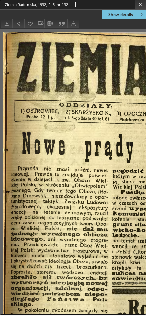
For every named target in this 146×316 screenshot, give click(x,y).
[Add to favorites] (30, 23)
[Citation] (62, 23)
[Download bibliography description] (50, 23)
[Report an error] (73, 23)
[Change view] (40, 23)
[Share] (18, 23)
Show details (120, 14)
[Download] (7, 23)
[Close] (140, 4)
